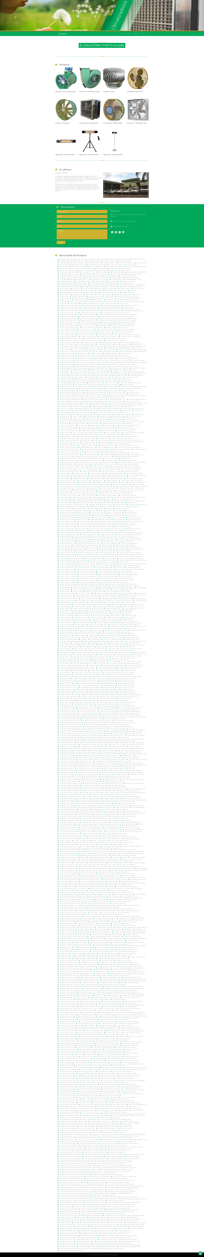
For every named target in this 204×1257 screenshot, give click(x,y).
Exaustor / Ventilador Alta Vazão (138, 123)
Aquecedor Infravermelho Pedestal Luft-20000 (114, 154)
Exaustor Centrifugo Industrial (90, 91)
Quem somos (127, 33)
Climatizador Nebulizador (113, 123)
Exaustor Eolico (109, 91)
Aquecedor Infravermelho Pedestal (90, 154)
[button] (15, 15)
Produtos (136, 33)
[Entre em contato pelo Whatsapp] (200, 1253)
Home (120, 33)
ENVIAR (61, 242)
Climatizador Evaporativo (88, 123)
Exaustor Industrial (62, 123)
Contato (143, 33)
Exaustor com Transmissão (65, 91)
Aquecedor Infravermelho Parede (66, 154)
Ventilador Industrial (135, 91)
